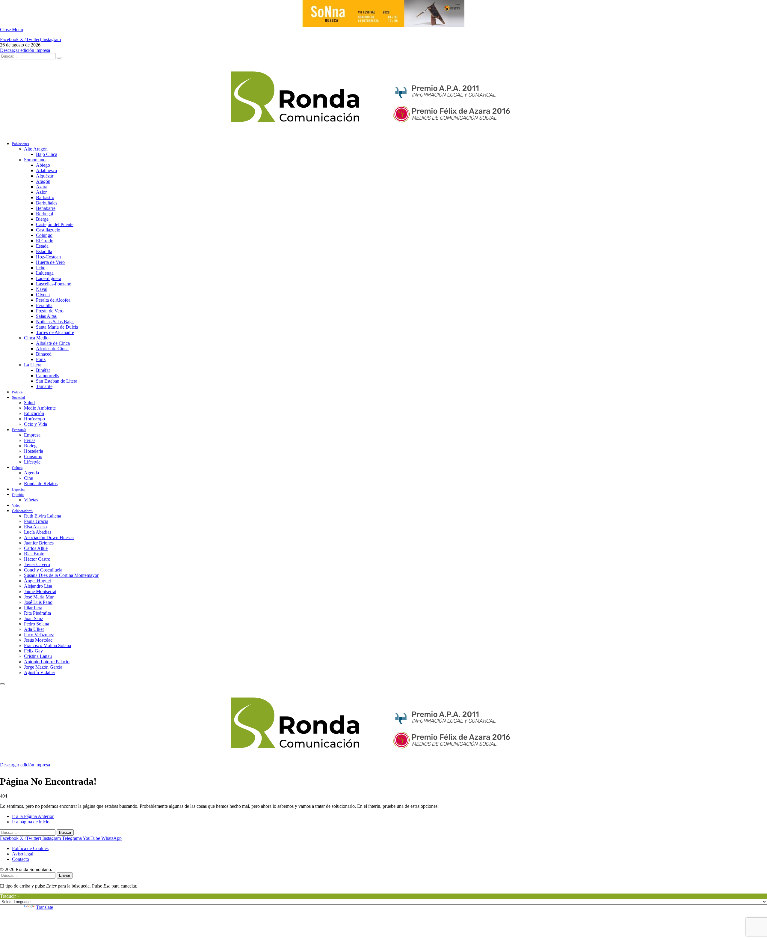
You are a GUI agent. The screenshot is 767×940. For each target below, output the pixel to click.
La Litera (32, 364)
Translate (44, 907)
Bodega (31, 445)
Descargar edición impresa (25, 50)
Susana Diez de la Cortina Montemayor (61, 575)
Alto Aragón (36, 148)
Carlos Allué (36, 548)
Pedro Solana (36, 623)
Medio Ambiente (40, 407)
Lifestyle (32, 461)
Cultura (17, 468)
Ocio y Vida (35, 424)
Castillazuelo (48, 229)
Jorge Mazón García (43, 667)
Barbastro (45, 197)
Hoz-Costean (48, 256)
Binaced (44, 354)
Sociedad (18, 397)
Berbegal (44, 213)
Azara (41, 186)
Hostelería (33, 451)
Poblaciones (20, 144)
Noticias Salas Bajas (55, 321)
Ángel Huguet (37, 580)
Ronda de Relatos (41, 483)
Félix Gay (33, 650)
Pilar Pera (33, 607)
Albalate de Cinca (53, 343)
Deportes (18, 489)
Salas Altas (46, 316)
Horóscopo (34, 418)
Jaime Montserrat (40, 591)
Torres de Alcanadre (55, 332)
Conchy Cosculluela (43, 569)
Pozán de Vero (50, 310)
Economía (19, 430)
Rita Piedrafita (37, 613)
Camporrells (47, 375)
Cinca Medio (36, 337)
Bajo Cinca (46, 154)
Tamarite (44, 386)
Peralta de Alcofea (53, 300)
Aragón (43, 181)
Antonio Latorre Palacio (47, 661)
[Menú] (2, 684)
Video (16, 505)
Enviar (64, 875)
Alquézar (44, 175)
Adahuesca (46, 170)
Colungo (44, 235)
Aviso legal (22, 853)
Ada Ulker (34, 629)
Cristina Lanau (38, 656)
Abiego (43, 165)
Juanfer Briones (39, 542)
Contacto (20, 859)
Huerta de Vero (50, 262)
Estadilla (44, 251)
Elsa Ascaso (35, 526)
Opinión (18, 495)
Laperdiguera (48, 278)
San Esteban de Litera (56, 380)
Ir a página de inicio (30, 821)
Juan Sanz (33, 618)
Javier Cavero (37, 564)
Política (17, 392)
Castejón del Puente (54, 224)
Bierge (42, 219)
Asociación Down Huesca (49, 537)
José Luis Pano (38, 602)
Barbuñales (46, 202)
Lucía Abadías (37, 532)
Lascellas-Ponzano (53, 283)
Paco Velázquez (39, 634)
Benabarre (45, 208)
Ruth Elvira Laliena (42, 515)
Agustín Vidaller (39, 672)
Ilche (40, 267)
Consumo (33, 456)
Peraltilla (44, 305)
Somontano (35, 159)
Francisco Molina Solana (47, 645)
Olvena (43, 294)
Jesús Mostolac (38, 640)
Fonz (41, 359)
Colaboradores (22, 511)
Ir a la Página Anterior (33, 816)
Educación (34, 413)
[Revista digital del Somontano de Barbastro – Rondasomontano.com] (304, 133)
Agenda (31, 472)
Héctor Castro (37, 559)
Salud (29, 402)
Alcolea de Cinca (52, 348)
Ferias (29, 440)
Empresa (32, 434)
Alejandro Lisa (38, 586)
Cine (28, 478)
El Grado (44, 240)
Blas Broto (34, 553)
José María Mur (39, 596)
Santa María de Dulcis (57, 327)
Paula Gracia (36, 521)
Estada (42, 246)
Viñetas (31, 499)
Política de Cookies (30, 848)
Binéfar (43, 370)
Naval (41, 289)
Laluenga (45, 273)
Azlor (41, 192)
